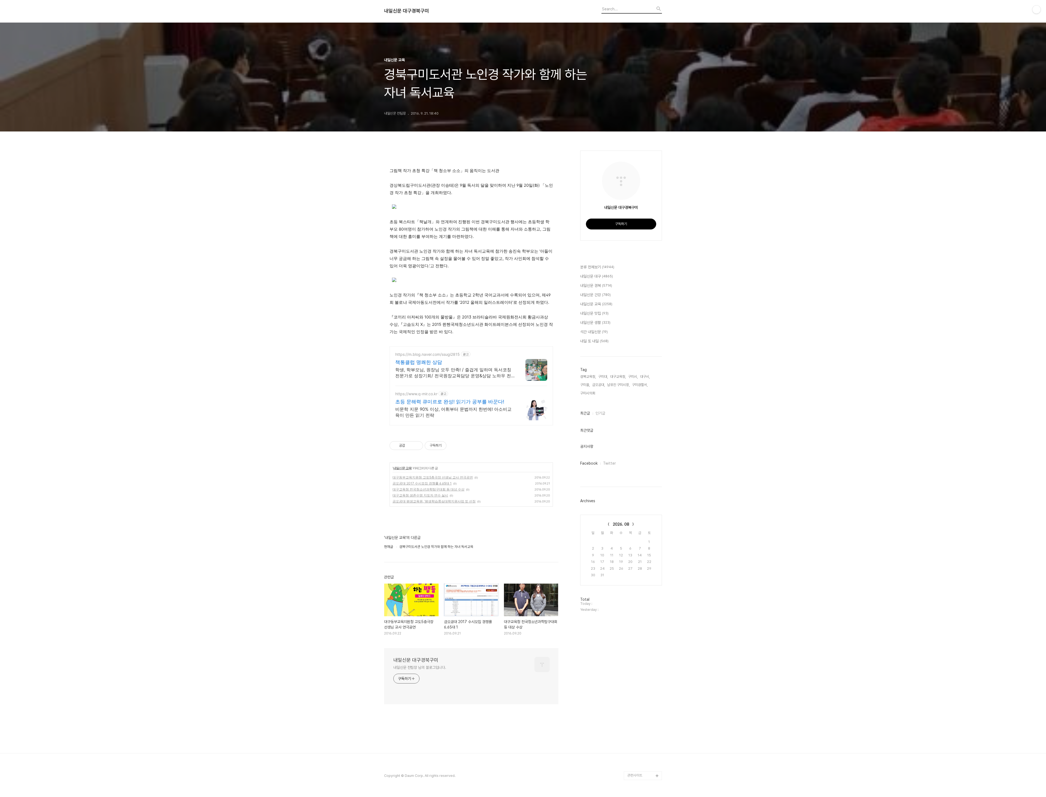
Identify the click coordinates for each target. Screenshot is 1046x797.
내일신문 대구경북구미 (406, 11)
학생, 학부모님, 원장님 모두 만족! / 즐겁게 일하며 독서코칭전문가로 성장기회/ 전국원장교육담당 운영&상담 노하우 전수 (453, 373)
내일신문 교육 (402, 468)
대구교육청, (618, 377)
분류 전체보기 (597, 267)
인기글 (600, 413)
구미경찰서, (640, 385)
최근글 (585, 413)
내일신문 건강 (595, 295)
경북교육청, (588, 377)
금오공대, (598, 385)
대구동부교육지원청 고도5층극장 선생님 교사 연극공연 (433, 477)
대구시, (645, 377)
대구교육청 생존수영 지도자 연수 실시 (420, 495)
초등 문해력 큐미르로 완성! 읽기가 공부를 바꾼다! (449, 401)
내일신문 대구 (596, 276)
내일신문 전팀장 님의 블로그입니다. (419, 667)
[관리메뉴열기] (1036, 9)
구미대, (603, 377)
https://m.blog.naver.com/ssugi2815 (427, 354)
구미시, (633, 377)
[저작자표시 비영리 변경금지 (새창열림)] (453, 445)
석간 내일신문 (594, 332)
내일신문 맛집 (594, 313)
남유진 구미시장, (618, 385)
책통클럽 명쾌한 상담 (418, 362)
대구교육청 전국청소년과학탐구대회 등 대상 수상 (428, 489)
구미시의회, (588, 393)
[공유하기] (410, 446)
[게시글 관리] (416, 446)
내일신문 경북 (596, 285)
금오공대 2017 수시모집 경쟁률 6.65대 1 (422, 483)
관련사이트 (634, 775)
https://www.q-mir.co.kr (416, 393)
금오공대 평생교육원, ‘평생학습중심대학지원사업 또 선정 (434, 501)
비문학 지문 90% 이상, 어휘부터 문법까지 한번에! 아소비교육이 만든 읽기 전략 (453, 412)
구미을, (585, 385)
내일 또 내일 (594, 341)
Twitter (609, 463)
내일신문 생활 (595, 322)
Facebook (589, 463)
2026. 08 (621, 524)
